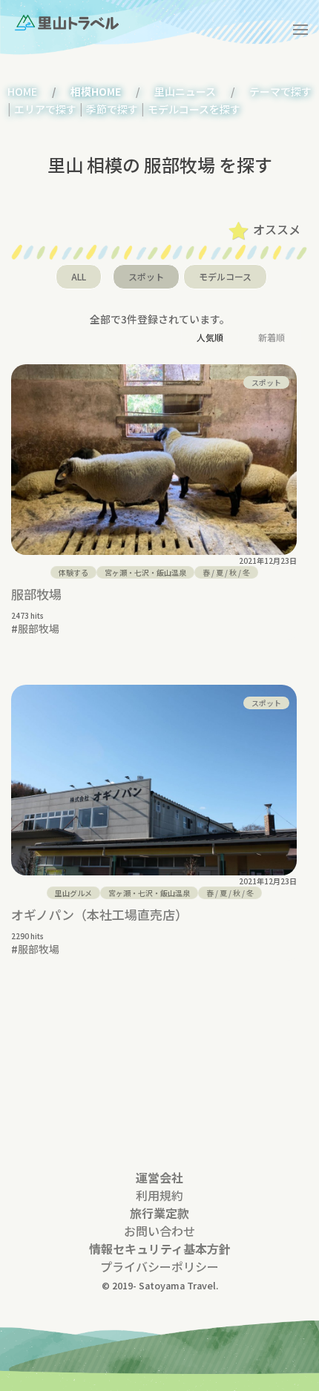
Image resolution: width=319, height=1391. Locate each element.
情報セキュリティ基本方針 (160, 1248)
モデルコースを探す (194, 109)
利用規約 (159, 1195)
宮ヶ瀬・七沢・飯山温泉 (145, 572)
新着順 (271, 337)
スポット (146, 276)
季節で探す (112, 109)
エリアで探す (45, 109)
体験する (73, 572)
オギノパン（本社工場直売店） (99, 914)
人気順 (210, 337)
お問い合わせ (159, 1231)
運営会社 (159, 1177)
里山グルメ (73, 892)
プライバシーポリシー (159, 1266)
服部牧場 (36, 594)
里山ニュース (185, 91)
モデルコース (225, 276)
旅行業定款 (159, 1213)
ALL (78, 276)
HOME (22, 91)
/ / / (226, 572)
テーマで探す (280, 91)
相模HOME (95, 91)
